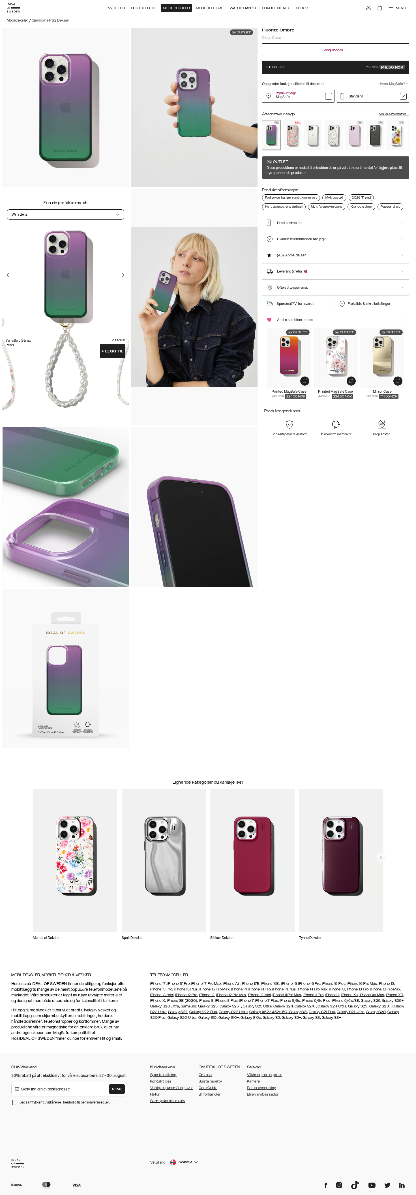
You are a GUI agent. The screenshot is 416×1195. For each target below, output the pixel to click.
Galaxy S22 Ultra (233, 1012)
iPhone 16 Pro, (309, 984)
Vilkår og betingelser (264, 1075)
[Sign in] (368, 8)
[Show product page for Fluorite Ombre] (271, 135)
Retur (155, 1094)
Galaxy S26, (371, 1001)
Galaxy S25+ (230, 1006)
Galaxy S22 (178, 1012)
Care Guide (208, 1088)
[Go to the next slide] (123, 274)
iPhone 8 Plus (226, 1001)
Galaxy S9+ (291, 1018)
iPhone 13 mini (161, 995)
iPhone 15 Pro (161, 989)
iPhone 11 (332, 995)
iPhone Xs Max (371, 995)
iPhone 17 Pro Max (206, 984)
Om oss (205, 1075)
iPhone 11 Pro (313, 995)
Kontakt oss (160, 1081)
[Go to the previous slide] (8, 274)
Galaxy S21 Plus (322, 1012)
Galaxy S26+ (393, 1001)
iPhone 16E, (270, 984)
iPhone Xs (349, 995)
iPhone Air (231, 984)
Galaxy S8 (311, 1018)
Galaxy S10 (207, 1018)
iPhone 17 (158, 984)
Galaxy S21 (297, 1012)
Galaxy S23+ (380, 1006)
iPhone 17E (251, 984)
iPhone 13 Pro (358, 989)
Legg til (113, 351)
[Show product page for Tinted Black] (375, 135)
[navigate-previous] (380, 857)
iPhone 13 (337, 989)
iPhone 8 (206, 1001)
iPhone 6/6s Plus (316, 1001)
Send (117, 1089)
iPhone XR (394, 995)
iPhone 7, (246, 1001)
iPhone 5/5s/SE (345, 1001)
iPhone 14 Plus (284, 989)
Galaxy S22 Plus (203, 1012)
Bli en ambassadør (262, 1094)
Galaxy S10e (251, 1018)
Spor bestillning (163, 1075)
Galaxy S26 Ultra (164, 1006)
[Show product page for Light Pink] (354, 135)
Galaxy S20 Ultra (182, 1018)
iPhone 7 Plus (266, 1001)
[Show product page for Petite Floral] (333, 135)
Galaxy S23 (357, 1006)
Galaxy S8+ (331, 1018)
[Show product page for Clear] (313, 135)
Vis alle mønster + (394, 114)
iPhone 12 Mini (259, 995)
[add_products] (304, 381)
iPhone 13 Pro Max (385, 989)
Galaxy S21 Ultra (350, 1012)
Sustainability (210, 1081)
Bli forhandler (209, 1094)
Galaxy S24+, (306, 1006)
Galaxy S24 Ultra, (332, 1006)
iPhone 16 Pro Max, (362, 984)
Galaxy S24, (283, 1006)
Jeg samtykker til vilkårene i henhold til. (65, 1102)
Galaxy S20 (376, 1012)
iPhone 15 (386, 984)
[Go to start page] (13, 7)
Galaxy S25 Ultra (257, 1006)
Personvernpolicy (261, 1088)
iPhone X (157, 1001)
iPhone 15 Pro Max (214, 989)
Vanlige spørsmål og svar (171, 1088)
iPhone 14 (239, 989)
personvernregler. (95, 1102)
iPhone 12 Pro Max (231, 995)
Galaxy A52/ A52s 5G (268, 1012)
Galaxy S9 (271, 1018)
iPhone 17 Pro (179, 984)
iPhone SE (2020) (182, 1001)
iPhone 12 (207, 995)
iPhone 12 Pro (186, 995)
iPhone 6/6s (290, 1001)
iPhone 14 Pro (259, 989)
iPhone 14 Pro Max (313, 989)
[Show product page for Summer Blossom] (396, 135)
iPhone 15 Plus (185, 989)
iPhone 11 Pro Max (287, 995)
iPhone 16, (289, 984)
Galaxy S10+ (228, 1018)
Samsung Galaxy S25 (199, 1006)
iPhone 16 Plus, (334, 984)
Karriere (253, 1081)
